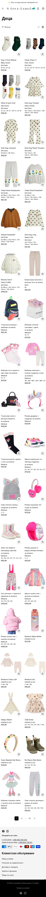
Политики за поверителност (12, 863)
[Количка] (43, 8)
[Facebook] (3, 831)
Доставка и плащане (10, 867)
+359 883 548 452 (19, 840)
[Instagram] (7, 831)
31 (29, 818)
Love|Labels (17, 883)
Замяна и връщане (9, 871)
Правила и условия (23, 888)
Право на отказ (8, 875)
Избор (44, 54)
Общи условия (7, 859)
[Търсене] (7, 8)
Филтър (7, 27)
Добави (44, 274)
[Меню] (2, 8)
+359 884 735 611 (25, 842)
